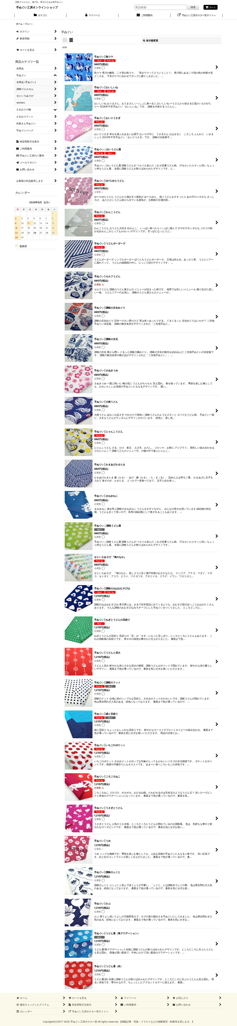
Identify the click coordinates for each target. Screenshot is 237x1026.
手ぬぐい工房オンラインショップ (37, 7)
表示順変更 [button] (152, 40)
